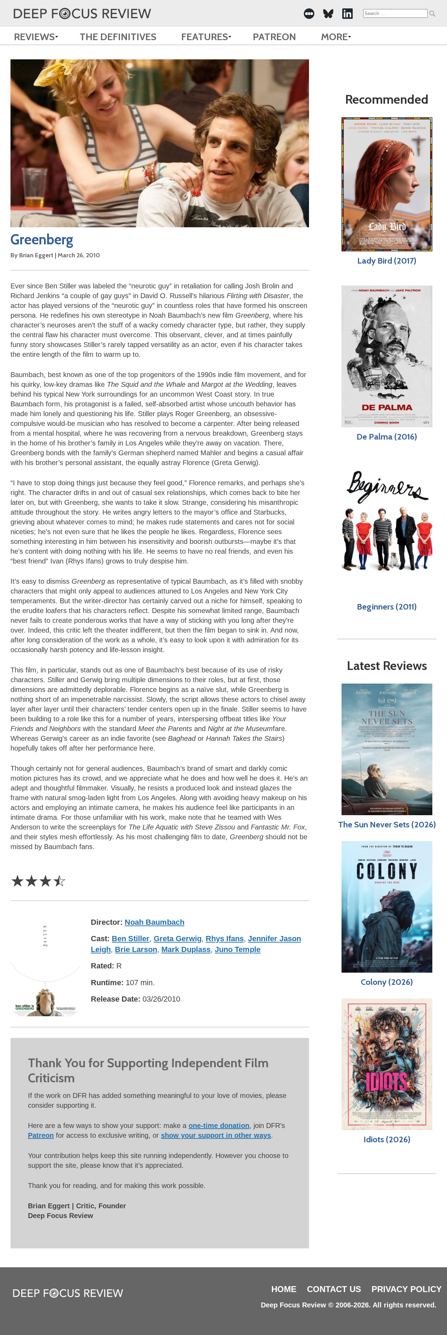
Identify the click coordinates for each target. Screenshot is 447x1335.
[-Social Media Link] (309, 13)
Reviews (34, 37)
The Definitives (118, 37)
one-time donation (219, 1125)
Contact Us (334, 1289)
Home (283, 1289)
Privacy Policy (407, 1289)
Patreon (274, 37)
